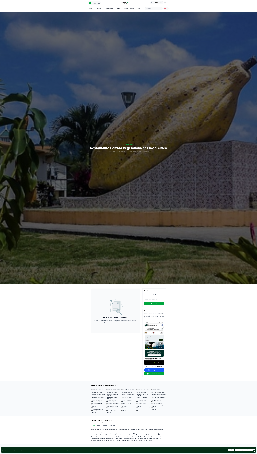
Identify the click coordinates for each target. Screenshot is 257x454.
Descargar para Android (155, 373)
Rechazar (238, 450)
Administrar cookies (248, 450)
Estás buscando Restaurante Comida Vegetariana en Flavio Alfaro (131, 151)
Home (109, 151)
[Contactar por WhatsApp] (254, 451)
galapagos (112, 425)
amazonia (105, 425)
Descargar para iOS (155, 370)
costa (93, 425)
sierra (98, 425)
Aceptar (231, 450)
